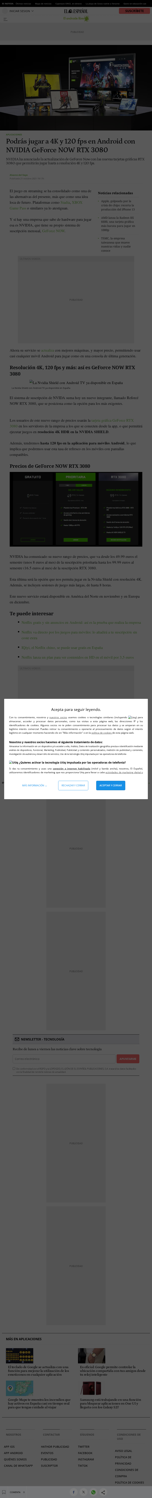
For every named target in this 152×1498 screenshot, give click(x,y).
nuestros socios (58, 717)
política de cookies (101, 732)
